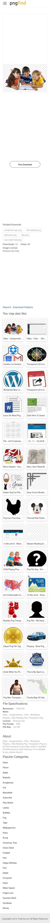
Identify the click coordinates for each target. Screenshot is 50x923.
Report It (7, 307)
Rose (5, 832)
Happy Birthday (10, 862)
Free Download (25, 164)
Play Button (8, 802)
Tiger (5, 822)
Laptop (6, 807)
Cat (4, 787)
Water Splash (9, 887)
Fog (4, 817)
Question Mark (9, 897)
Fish (5, 867)
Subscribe (7, 797)
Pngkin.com (8, 892)
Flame (5, 767)
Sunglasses (8, 782)
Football (6, 852)
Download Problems (23, 307)
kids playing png (34, 230)
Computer (7, 877)
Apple (5, 772)
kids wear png (10, 234)
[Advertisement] (25, 39)
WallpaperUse (9, 827)
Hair (5, 857)
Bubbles (6, 812)
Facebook (7, 902)
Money (6, 907)
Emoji (5, 837)
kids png (25, 234)
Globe (5, 872)
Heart (5, 762)
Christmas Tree (10, 842)
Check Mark (8, 847)
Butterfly (6, 777)
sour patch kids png (13, 239)
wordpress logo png (13, 230)
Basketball (7, 792)
